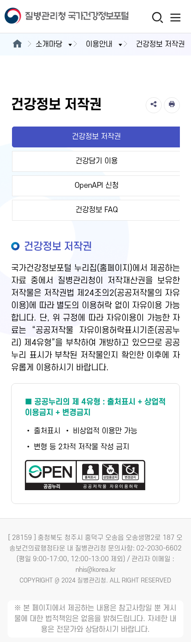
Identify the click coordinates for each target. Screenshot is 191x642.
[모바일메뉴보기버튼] (175, 17)
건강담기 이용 (97, 161)
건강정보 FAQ (97, 210)
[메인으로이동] (17, 44)
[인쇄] (172, 105)
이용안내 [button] (99, 44)
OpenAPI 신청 (97, 186)
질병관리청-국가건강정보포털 (48, 16)
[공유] (154, 105)
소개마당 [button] (49, 44)
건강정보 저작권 (96, 137)
